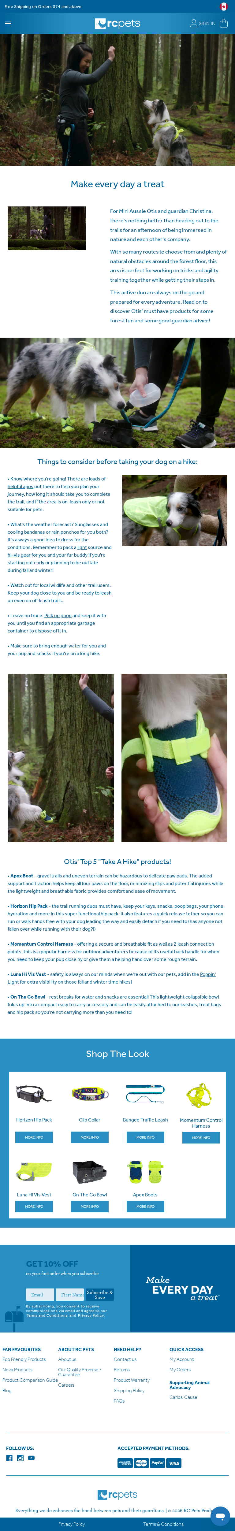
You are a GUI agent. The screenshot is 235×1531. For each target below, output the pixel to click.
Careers (66, 1385)
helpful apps (20, 486)
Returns (122, 1370)
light (82, 547)
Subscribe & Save (100, 1294)
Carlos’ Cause (183, 1397)
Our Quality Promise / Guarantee (79, 1372)
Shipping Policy (129, 1390)
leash (106, 593)
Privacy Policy (91, 1315)
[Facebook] (9, 1458)
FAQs (119, 1401)
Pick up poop (58, 615)
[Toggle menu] (13, 23)
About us (67, 1359)
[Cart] (224, 23)
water (75, 646)
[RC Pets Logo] (117, 21)
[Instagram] (20, 1458)
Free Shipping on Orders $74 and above (43, 6)
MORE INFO (34, 1137)
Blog (7, 1390)
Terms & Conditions (163, 1524)
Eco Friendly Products (24, 1359)
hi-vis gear (19, 555)
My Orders (180, 1370)
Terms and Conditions (47, 1315)
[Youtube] (31, 1458)
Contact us (125, 1359)
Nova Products (17, 1370)
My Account (182, 1359)
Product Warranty (131, 1380)
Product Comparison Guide (30, 1380)
